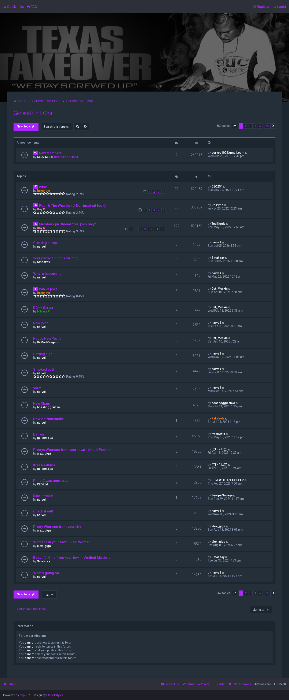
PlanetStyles (54, 695)
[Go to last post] (246, 152)
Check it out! (43, 511)
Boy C (41, 209)
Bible (43, 187)
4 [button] (255, 125)
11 (156, 228)
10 (150, 228)
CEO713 (42, 157)
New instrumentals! (48, 419)
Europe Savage (222, 495)
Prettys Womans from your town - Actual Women (72, 450)
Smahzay (43, 262)
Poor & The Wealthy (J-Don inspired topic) (72, 205)
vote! (37, 388)
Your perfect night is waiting (55, 258)
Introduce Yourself (66, 157)
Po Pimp (217, 205)
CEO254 (217, 186)
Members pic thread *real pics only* (67, 224)
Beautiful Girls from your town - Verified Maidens (71, 557)
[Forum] (144, 52)
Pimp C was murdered (51, 480)
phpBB (24, 695)
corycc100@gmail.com (228, 152)
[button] (234, 126)
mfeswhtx (218, 434)
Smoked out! (43, 369)
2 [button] (246, 125)
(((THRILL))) (45, 438)
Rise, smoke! (43, 496)
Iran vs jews (48, 289)
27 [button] (267, 125)
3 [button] (250, 125)
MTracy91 (44, 311)
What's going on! (46, 573)
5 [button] (260, 125)
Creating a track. (46, 243)
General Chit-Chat (34, 113)
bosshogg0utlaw (48, 407)
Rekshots (43, 190)
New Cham (41, 403)
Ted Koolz (219, 223)
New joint (40, 323)
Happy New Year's (47, 338)
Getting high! (43, 354)
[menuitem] (32, 7)
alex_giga (44, 453)
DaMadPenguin (47, 342)
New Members (50, 153)
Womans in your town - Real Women (61, 542)
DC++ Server (43, 307)
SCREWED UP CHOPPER (228, 480)
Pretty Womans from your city (57, 527)
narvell (42, 246)
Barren (38, 434)
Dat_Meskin (220, 288)
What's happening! (47, 273)
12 (162, 228)
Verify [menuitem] (221, 684)
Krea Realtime (44, 465)
